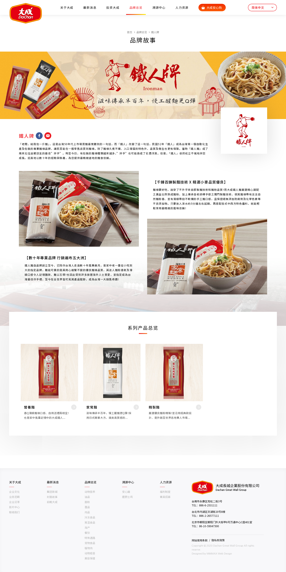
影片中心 (14, 507)
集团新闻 (52, 492)
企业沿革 (14, 502)
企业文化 (14, 492)
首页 (129, 32)
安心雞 (126, 492)
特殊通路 (90, 538)
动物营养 (90, 492)
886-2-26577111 (209, 516)
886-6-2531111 (208, 505)
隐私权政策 (218, 540)
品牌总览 (136, 7)
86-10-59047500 (209, 526)
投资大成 (112, 7)
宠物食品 (90, 543)
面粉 (87, 502)
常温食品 (90, 522)
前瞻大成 (52, 502)
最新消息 (89, 7)
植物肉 (89, 548)
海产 (87, 528)
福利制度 (165, 492)
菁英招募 (165, 497)
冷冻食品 (90, 517)
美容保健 (90, 558)
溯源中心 (159, 7)
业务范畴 (14, 497)
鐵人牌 (155, 32)
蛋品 (87, 507)
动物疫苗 (90, 553)
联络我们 (14, 512)
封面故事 (52, 497)
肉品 (87, 512)
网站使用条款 (200, 540)
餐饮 (87, 533)
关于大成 (66, 7)
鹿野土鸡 (127, 497)
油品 (87, 497)
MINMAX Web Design (219, 553)
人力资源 (182, 7)
